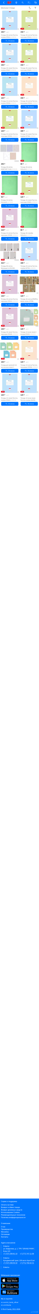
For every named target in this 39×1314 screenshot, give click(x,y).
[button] (3, 2)
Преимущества (7, 1229)
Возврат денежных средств (11, 1210)
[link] (9, 2)
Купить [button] (9, 41)
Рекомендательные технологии (13, 1215)
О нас (3, 1227)
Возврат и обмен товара (10, 1207)
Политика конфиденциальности (13, 1217)
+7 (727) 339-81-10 (10, 1254)
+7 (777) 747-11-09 (27, 1254)
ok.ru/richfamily (6, 1305)
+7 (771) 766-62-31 (27, 1263)
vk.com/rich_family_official (9, 1302)
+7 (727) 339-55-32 (10, 1263)
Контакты (4, 1237)
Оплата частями (7, 1205)
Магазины (5, 1232)
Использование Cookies (10, 1212)
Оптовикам (5, 1234)
